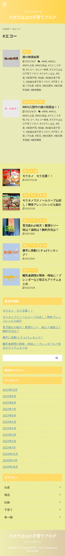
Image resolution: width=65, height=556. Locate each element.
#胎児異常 (47, 85)
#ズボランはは (47, 73)
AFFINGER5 (32, 551)
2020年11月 (10, 460)
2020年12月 (10, 454)
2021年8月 (9, 402)
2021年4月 (9, 428)
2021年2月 (9, 441)
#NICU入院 (28, 65)
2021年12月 (10, 390)
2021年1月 (9, 447)
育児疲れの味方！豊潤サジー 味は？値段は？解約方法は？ (32, 329)
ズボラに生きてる (32, 541)
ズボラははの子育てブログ (32, 17)
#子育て (55, 81)
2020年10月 (10, 466)
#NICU (51, 61)
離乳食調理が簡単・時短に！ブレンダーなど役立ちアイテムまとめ (42, 279)
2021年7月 (9, 409)
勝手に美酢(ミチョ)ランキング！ (23, 337)
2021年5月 (9, 422)
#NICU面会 (41, 65)
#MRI (44, 61)
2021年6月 (9, 415)
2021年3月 (9, 434)
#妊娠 (41, 77)
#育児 (38, 85)
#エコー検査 (42, 69)
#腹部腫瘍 (36, 89)
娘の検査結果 (31, 57)
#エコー (30, 69)
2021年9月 (9, 396)
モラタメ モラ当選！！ (38, 176)
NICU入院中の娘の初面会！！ (41, 107)
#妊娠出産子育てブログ (38, 81)
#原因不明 (31, 77)
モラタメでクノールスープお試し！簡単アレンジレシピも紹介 (32, 319)
